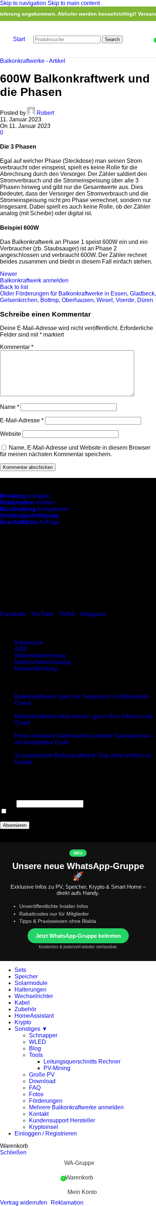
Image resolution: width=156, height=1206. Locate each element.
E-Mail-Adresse (22, 420)
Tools (36, 1055)
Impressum (29, 642)
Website (10, 434)
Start (19, 39)
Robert (45, 113)
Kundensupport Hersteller (62, 1120)
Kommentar (16, 347)
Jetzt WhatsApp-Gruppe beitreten (78, 936)
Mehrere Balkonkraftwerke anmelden (76, 1107)
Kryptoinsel (43, 1127)
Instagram (92, 614)
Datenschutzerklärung (43, 662)
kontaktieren (34, 509)
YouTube (42, 614)
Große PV (42, 1075)
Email (7, 803)
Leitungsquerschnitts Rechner (82, 1061)
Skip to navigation (24, 3)
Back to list (14, 287)
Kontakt (39, 1114)
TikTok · (69, 614)
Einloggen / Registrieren (46, 1133)
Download (42, 1081)
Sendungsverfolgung (29, 515)
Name (9, 407)
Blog (35, 1048)
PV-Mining (57, 1068)
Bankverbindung (36, 669)
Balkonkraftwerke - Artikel (32, 61)
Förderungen (45, 1101)
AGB (21, 649)
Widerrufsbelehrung (40, 655)
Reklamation (67, 1202)
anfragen (25, 496)
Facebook (13, 614)
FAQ (35, 1088)
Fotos (36, 1094)
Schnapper (43, 1035)
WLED (37, 1042)
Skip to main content (74, 3)
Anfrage (29, 522)
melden (27, 502)
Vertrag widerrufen (23, 1202)
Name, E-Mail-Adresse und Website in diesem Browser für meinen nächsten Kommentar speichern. (75, 451)
